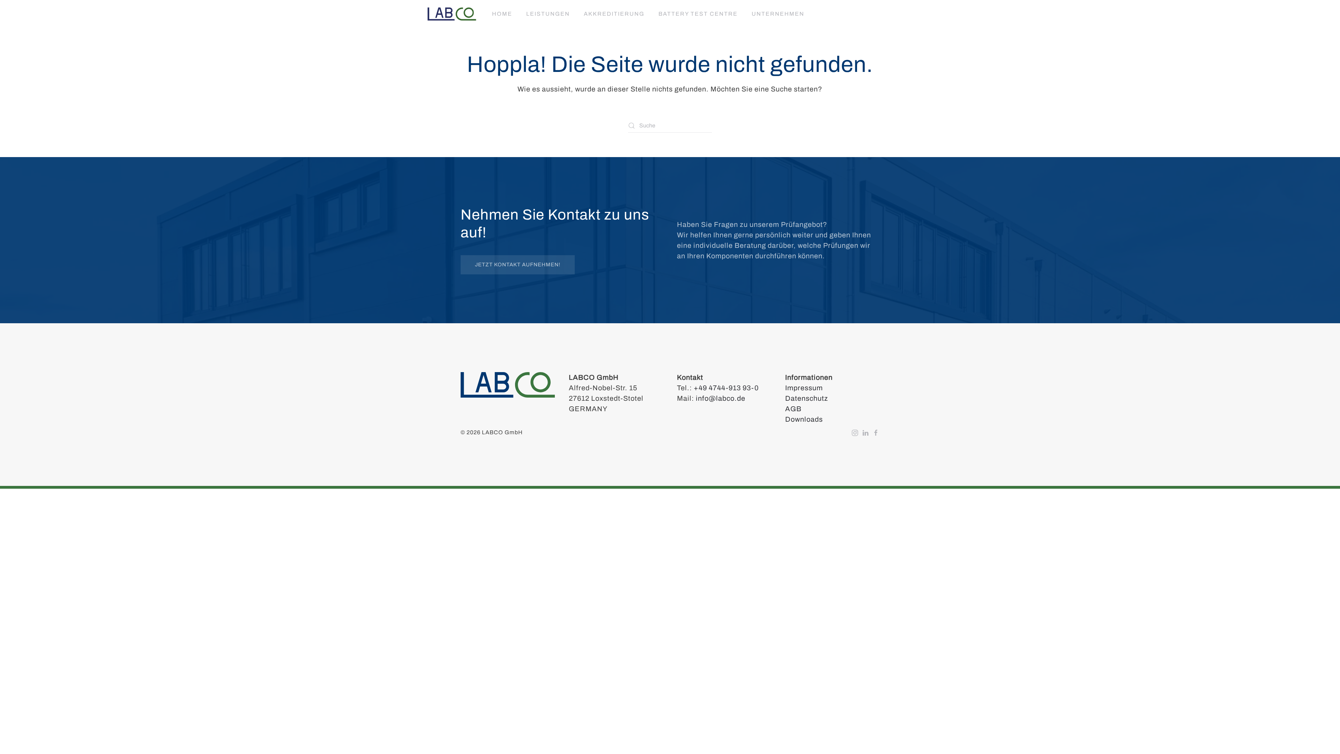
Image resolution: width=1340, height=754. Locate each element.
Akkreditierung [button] (614, 14)
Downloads (804, 419)
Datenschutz (806, 398)
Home (502, 14)
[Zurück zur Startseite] (452, 14)
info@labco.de (720, 398)
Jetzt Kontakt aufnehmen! (517, 264)
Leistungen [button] (548, 14)
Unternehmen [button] (778, 14)
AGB (793, 409)
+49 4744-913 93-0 (726, 388)
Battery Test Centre (698, 14)
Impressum (804, 388)
